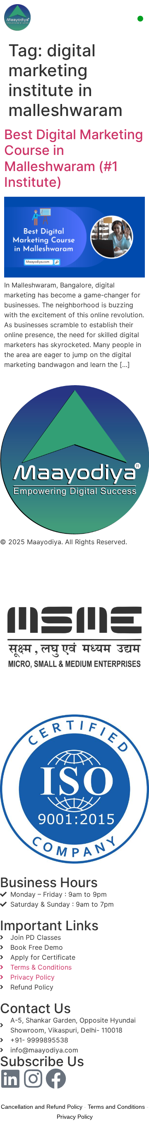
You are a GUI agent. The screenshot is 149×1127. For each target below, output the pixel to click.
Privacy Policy (75, 1116)
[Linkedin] (10, 1078)
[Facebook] (56, 1078)
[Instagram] (33, 1078)
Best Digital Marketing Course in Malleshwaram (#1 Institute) (73, 158)
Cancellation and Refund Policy (41, 1106)
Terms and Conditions (116, 1106)
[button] (140, 19)
